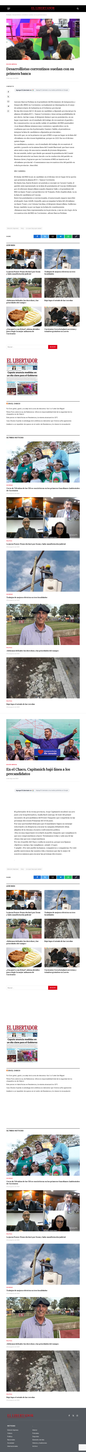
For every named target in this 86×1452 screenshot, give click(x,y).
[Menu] (8, 8)
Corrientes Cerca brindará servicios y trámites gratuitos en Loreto (60, 330)
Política (9, 541)
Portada (8, 15)
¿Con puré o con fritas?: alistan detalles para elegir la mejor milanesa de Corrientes (23, 331)
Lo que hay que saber (34, 228)
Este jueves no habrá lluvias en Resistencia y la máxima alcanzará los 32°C (32, 417)
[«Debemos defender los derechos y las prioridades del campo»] (24, 288)
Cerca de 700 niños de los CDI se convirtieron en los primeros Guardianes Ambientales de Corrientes (43, 489)
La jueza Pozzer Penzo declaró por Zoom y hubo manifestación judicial (23, 273)
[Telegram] (8, 106)
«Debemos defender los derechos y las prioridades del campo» (22, 301)
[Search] (77, 8)
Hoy (22, 228)
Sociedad (9, 485)
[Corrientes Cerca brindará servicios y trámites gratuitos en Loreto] (62, 316)
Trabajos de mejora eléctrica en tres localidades (59, 273)
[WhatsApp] (8, 111)
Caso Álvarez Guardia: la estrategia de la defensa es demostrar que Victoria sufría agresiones (38, 421)
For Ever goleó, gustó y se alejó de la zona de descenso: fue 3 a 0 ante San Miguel (35, 408)
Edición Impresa (11, 64)
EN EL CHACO (14, 404)
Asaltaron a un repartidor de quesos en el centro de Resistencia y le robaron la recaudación (38, 424)
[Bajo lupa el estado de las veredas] (62, 288)
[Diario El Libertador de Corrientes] (43, 8)
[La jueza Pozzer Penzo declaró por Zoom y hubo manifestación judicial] (24, 259)
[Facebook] (8, 92)
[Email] (8, 101)
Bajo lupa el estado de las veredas (58, 300)
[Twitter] (8, 97)
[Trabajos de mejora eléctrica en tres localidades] (62, 259)
